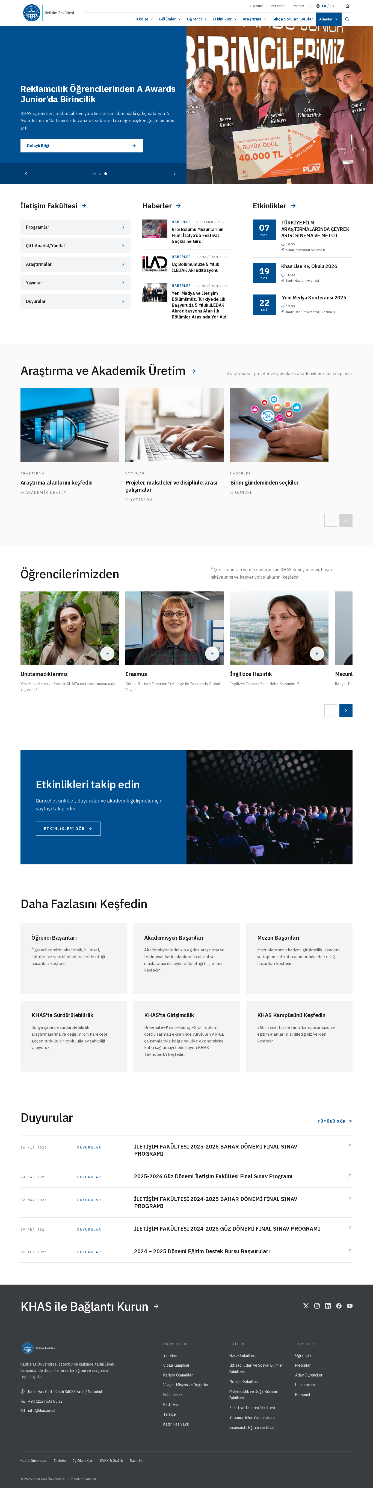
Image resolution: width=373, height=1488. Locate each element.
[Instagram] (317, 1306)
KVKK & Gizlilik (111, 1460)
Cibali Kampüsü (176, 1365)
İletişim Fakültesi (244, 1381)
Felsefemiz (172, 1394)
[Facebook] (339, 1306)
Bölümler (167, 19)
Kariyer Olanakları (178, 1375)
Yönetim (170, 1355)
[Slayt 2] (100, 174)
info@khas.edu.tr (42, 1410)
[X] (306, 1306)
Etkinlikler (222, 19)
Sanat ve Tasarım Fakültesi (252, 1407)
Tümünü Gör (332, 1121)
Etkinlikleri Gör (64, 828)
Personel (278, 6)
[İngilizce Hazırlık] (279, 628)
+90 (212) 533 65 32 (45, 1401)
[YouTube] (350, 1306)
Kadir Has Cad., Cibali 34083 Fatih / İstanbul (65, 1391)
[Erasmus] (174, 628)
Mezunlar (303, 1365)
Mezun (299, 6)
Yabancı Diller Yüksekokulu (252, 1417)
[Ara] (347, 19)
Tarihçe (169, 1414)
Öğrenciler (304, 1355)
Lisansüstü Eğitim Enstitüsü (252, 1427)
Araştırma (252, 19)
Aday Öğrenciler (308, 1375)
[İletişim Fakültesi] (63, 13)
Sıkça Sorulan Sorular (293, 19)
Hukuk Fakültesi (242, 1355)
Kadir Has (171, 1404)
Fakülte (141, 19)
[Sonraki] (174, 173)
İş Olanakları (83, 1460)
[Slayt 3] (105, 173)
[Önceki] (25, 173)
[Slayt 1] (94, 174)
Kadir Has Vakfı (176, 1424)
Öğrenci (256, 6)
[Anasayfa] (347, 6)
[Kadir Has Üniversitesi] (33, 13)
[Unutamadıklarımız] (69, 628)
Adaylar (326, 19)
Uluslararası (305, 1384)
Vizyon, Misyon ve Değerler (186, 1384)
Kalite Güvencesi (34, 1460)
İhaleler (60, 1460)
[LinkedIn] (328, 1306)
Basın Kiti (137, 1460)
